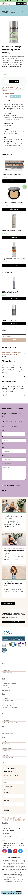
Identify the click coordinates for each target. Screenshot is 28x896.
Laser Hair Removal (6, 710)
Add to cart (14, 81)
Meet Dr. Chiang (5, 743)
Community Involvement (7, 757)
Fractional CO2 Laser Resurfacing (9, 707)
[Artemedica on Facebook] (10, 851)
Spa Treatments (5, 718)
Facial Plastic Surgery (6, 670)
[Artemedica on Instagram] (4, 851)
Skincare (8, 89)
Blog (3, 762)
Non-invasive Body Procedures (9, 683)
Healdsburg (5, 823)
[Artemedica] (5, 4)
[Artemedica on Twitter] (20, 851)
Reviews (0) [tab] (17, 96)
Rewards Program (6, 753)
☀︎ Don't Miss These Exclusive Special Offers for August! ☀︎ (14, 0)
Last (3, 443)
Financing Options (6, 750)
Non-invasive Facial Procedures (9, 668)
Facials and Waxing (6, 720)
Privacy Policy (17, 879)
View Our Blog (8, 603)
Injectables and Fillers (7, 672)
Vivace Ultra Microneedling (8, 703)
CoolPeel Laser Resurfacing (8, 700)
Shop (7, 11)
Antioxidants (11, 87)
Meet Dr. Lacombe (6, 741)
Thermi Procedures (6, 688)
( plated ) (5, 395)
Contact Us (19, 3)
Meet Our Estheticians (7, 746)
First (3, 436)
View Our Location (13, 621)
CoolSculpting (5, 685)
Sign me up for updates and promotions (11, 485)
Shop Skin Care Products (7, 733)
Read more (14, 237)
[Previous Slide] (3, 376)
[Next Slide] (24, 376)
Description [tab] (6, 96)
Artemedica (17, 87)
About (4, 737)
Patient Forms (5, 755)
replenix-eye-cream (9, 93)
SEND (4, 490)
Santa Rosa (5, 833)
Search (14, 340)
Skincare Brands (15, 89)
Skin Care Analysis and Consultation (10, 722)
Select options (14, 209)
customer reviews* (12, 845)
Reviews (4, 760)
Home (3, 11)
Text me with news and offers (11, 789)
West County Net (18, 881)
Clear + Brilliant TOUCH (7, 705)
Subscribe (6, 810)
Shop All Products (6, 731)
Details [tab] (12, 96)
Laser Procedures (6, 675)
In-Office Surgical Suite (7, 748)
